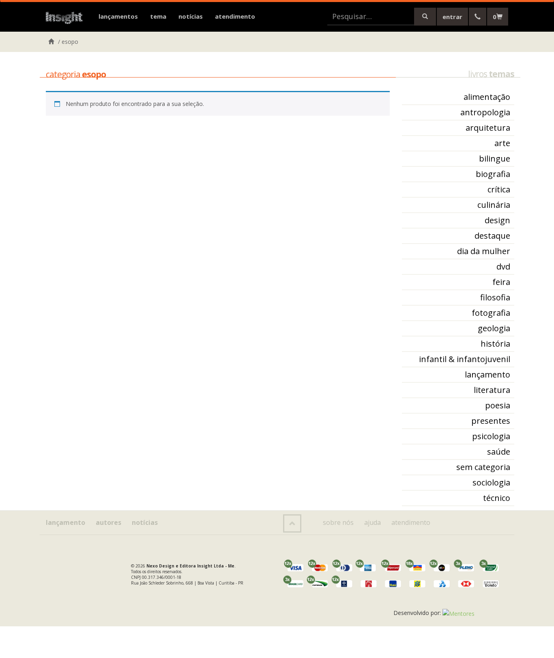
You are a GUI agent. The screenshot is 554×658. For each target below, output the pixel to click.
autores (108, 522)
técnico (496, 497)
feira (501, 281)
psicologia (491, 436)
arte (502, 143)
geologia (494, 328)
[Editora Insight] (66, 18)
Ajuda (372, 522)
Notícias (190, 16)
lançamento (487, 374)
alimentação (487, 96)
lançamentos (118, 16)
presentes (490, 420)
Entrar (452, 17)
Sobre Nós (338, 522)
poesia (497, 405)
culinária (493, 204)
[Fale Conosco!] (477, 17)
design (497, 220)
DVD (503, 266)
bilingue (494, 158)
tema (158, 16)
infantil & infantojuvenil (464, 359)
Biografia (493, 173)
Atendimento (235, 16)
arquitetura (488, 127)
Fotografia (491, 312)
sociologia (491, 482)
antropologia (485, 112)
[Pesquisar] (425, 17)
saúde (498, 451)
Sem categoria (483, 467)
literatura (492, 389)
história (495, 343)
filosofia (495, 297)
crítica (498, 189)
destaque (492, 235)
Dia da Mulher (483, 251)
